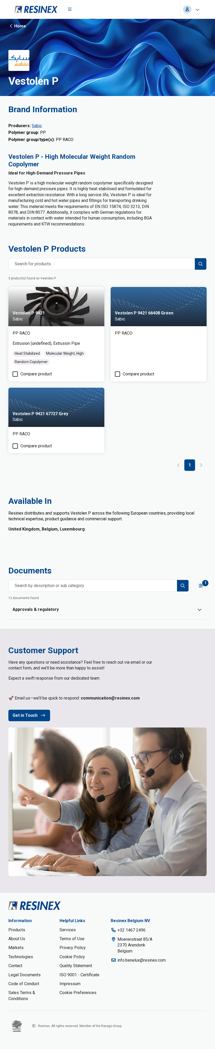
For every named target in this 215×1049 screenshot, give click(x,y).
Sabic (37, 125)
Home (20, 26)
